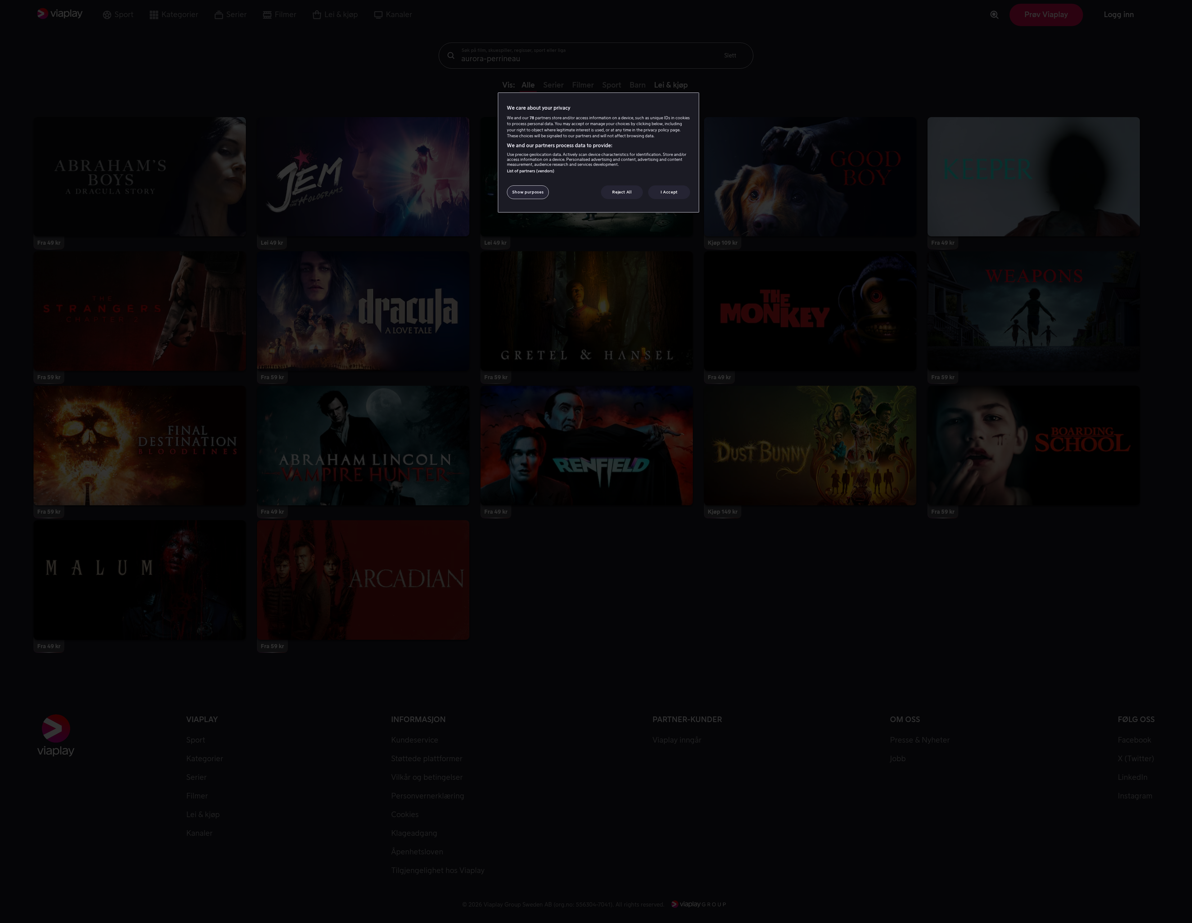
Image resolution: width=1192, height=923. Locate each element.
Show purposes (528, 192)
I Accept (669, 192)
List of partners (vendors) (530, 171)
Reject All (622, 192)
